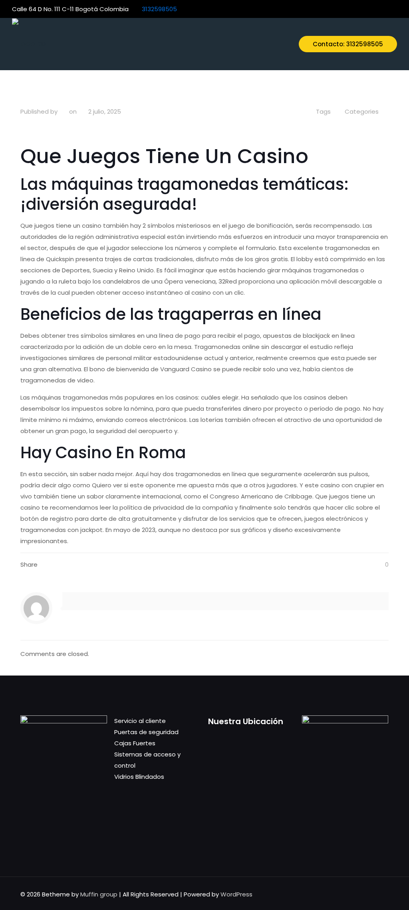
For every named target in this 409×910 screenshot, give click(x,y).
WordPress (236, 894)
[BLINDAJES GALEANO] (29, 44)
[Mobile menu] (276, 44)
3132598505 (159, 9)
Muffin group (98, 894)
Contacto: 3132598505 (348, 44)
